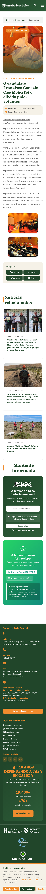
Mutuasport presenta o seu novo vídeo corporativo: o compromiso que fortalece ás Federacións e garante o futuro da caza (22, 398)
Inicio (8, 20)
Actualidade (20, 20)
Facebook (15, 272)
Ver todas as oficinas (24, 711)
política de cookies (30, 880)
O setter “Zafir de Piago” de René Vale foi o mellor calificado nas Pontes (22, 448)
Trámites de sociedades (14, 729)
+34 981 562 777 (9, 658)
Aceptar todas (11, 889)
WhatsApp (15, 278)
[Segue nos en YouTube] (20, 759)
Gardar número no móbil (21, 578)
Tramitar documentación (13, 725)
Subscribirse (23, 526)
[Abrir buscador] (35, 5)
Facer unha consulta (11, 746)
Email (33, 278)
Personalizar (27, 889)
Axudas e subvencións (13, 742)
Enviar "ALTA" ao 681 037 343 (23, 572)
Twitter (33, 272)
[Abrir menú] (42, 6)
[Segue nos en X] (10, 759)
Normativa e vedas (12, 732)
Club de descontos (11, 739)
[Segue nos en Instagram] (15, 759)
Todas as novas (10, 749)
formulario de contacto (16, 677)
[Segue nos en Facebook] (5, 759)
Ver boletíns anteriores (24, 530)
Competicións (10, 735)
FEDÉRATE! (24, 813)
